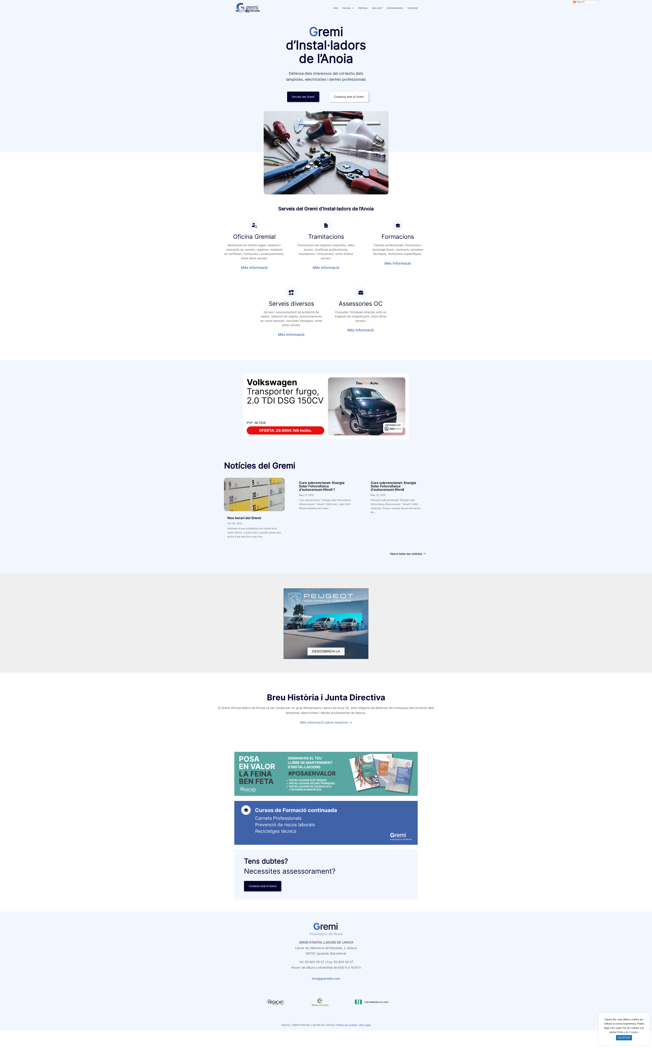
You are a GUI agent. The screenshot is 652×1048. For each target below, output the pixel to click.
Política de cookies (346, 1025)
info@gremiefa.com (326, 978)
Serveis (346, 8)
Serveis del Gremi (303, 96)
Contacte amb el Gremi (262, 886)
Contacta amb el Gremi (349, 96)
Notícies (363, 8)
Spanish (580, 2)
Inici (336, 8)
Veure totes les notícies (406, 554)
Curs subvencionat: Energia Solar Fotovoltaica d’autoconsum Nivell (393, 486)
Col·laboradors (395, 8)
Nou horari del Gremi (244, 518)
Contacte (413, 8)
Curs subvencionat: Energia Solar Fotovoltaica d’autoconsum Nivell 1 (322, 486)
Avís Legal (364, 1025)
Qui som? (377, 8)
